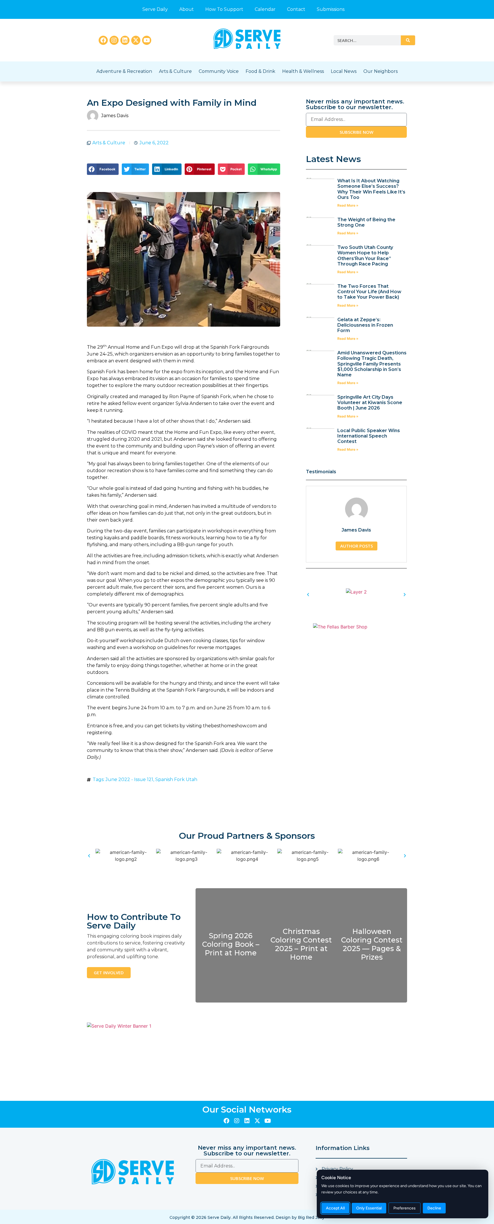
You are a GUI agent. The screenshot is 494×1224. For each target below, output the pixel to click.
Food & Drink (260, 71)
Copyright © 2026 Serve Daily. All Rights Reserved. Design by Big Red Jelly (247, 1217)
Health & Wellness (303, 71)
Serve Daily (155, 9)
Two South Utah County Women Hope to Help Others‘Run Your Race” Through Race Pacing (365, 256)
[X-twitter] (135, 40)
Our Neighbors (380, 71)
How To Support (224, 9)
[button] (103, 169)
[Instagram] (114, 40)
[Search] (408, 40)
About (186, 9)
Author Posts (356, 546)
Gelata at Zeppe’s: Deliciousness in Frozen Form (365, 325)
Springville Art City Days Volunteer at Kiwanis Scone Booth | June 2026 (369, 402)
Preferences (404, 1208)
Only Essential (369, 1208)
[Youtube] (146, 40)
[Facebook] (103, 40)
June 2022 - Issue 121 (129, 779)
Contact (296, 9)
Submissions (330, 9)
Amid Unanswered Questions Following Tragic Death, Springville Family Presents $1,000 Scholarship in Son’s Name (372, 364)
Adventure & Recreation (124, 71)
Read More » (347, 205)
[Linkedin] (125, 40)
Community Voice (219, 71)
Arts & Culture (175, 71)
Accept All (335, 1208)
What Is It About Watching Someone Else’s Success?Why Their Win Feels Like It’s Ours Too (371, 189)
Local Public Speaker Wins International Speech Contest (368, 436)
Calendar (265, 9)
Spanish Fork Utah (176, 779)
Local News (343, 71)
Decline (434, 1208)
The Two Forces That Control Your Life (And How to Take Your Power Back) (369, 291)
